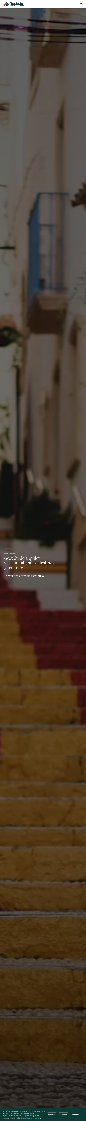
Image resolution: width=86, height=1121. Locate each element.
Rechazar (51, 1114)
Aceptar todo (76, 1114)
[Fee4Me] (14, 4)
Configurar (63, 1114)
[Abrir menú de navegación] (81, 4)
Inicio (5, 549)
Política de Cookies (33, 1118)
